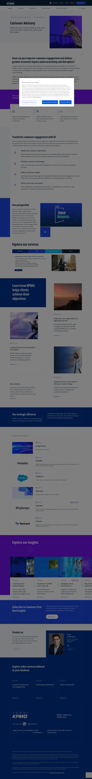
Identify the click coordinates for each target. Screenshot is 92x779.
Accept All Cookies (65, 102)
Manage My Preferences (29, 102)
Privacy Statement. (37, 97)
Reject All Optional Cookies (50, 102)
